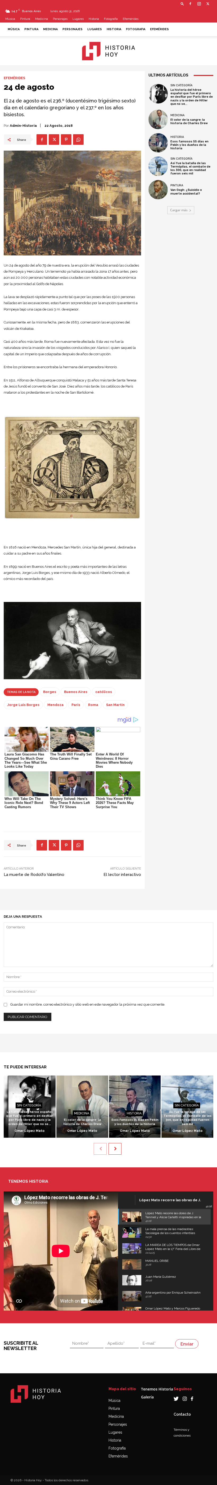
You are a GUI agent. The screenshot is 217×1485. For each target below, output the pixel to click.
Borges (49, 692)
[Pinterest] (66, 139)
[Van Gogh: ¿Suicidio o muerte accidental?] (158, 190)
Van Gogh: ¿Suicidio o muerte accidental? (186, 191)
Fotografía (117, 1448)
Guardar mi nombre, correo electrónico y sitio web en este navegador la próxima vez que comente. (87, 1004)
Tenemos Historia (157, 1389)
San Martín (115, 705)
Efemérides (130, 19)
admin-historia (23, 125)
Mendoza (55, 705)
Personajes (60, 19)
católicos (103, 692)
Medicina (41, 19)
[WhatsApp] (78, 139)
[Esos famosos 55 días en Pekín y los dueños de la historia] (158, 143)
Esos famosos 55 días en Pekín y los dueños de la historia (189, 145)
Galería (147, 1397)
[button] (182, 4)
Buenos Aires (75, 692)
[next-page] (114, 1149)
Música (10, 19)
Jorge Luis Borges (23, 705)
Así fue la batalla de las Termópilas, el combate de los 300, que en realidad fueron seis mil (190, 168)
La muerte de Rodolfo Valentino (34, 874)
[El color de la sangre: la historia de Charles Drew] (158, 119)
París (75, 705)
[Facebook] (190, 3)
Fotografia (111, 19)
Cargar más (179, 210)
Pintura (25, 19)
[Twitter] (208, 3)
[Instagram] (199, 3)
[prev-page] (100, 1149)
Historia (94, 19)
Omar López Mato (29, 1131)
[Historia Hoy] (108, 51)
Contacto (182, 1414)
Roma (93, 705)
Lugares (78, 19)
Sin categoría (181, 85)
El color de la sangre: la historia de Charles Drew (189, 121)
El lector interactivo (122, 874)
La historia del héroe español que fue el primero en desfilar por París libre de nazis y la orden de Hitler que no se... (191, 97)
